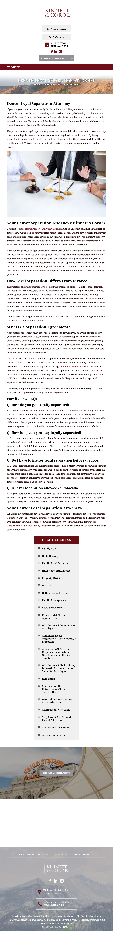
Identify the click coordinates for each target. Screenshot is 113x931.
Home (21, 855)
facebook (51, 51)
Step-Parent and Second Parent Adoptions (56, 718)
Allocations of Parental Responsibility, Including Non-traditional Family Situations (57, 653)
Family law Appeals (54, 600)
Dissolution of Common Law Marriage (59, 627)
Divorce (46, 585)
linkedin (55, 51)
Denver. (38, 258)
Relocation (48, 678)
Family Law (49, 548)
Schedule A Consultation (55, 58)
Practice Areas (45, 855)
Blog (68, 855)
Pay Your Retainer (56, 28)
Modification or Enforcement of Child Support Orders (55, 689)
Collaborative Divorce (55, 593)
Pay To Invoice (56, 37)
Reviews (77, 855)
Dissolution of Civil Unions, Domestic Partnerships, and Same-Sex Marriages (58, 668)
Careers (59, 855)
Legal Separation (52, 607)
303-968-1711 (59, 46)
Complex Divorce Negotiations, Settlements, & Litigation (59, 638)
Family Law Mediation (55, 563)
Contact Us (88, 855)
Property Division (52, 578)
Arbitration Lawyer (53, 735)
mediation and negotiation (74, 366)
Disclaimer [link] (69, 916)
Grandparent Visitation (56, 709)
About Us (31, 855)
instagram (60, 51)
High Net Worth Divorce (56, 570)
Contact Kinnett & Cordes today (23, 525)
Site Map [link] (81, 916)
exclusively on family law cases (41, 228)
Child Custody (50, 556)
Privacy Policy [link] (94, 916)
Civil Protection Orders (55, 727)
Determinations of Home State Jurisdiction (57, 701)
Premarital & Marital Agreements (54, 616)
